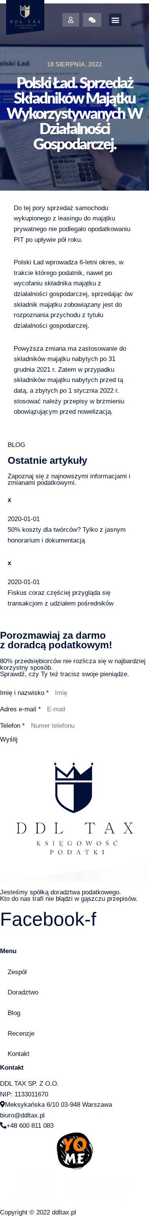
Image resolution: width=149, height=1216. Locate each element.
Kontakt (18, 1053)
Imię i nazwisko (24, 692)
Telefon (12, 725)
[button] (115, 19)
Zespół (17, 972)
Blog (14, 1013)
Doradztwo (23, 992)
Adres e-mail (20, 709)
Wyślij (9, 739)
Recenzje (21, 1033)
